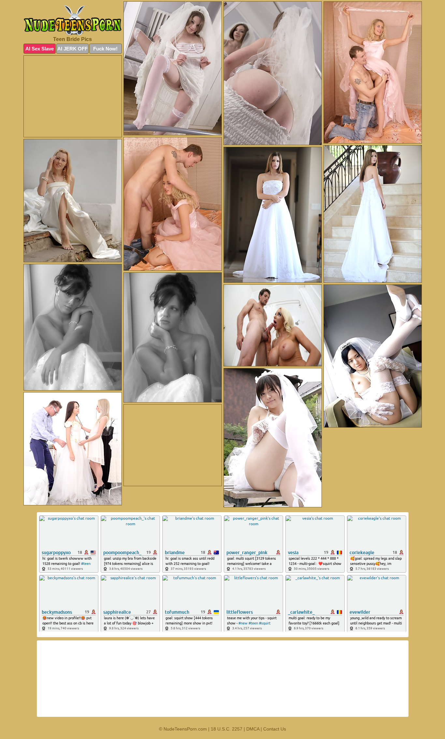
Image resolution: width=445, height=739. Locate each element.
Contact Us (274, 729)
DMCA (252, 729)
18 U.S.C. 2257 (226, 729)
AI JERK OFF (72, 48)
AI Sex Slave (39, 48)
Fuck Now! (105, 48)
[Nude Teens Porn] (72, 20)
